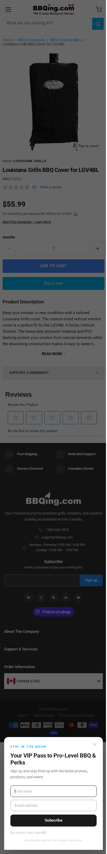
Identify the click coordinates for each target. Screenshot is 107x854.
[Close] (95, 744)
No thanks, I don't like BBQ (28, 833)
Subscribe (53, 820)
